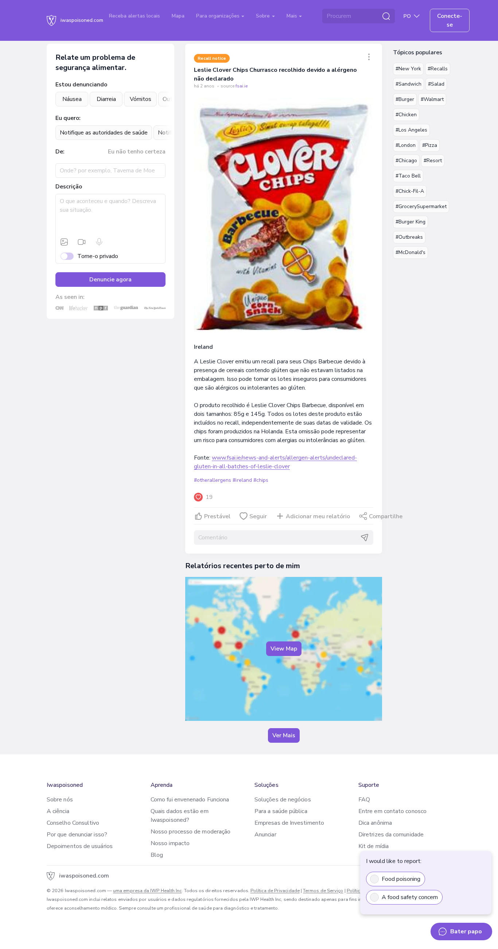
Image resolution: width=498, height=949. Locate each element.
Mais (293, 15)
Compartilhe (385, 516)
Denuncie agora (110, 280)
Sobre (263, 15)
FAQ (364, 800)
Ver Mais (283, 735)
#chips (260, 480)
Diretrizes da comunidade (391, 835)
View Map (284, 649)
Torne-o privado (97, 256)
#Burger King (410, 221)
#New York (408, 68)
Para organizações (218, 15)
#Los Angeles (411, 129)
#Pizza (429, 145)
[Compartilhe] (369, 56)
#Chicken (406, 114)
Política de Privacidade (275, 890)
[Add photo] (64, 242)
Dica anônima (375, 823)
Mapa (178, 15)
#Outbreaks (409, 237)
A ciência (58, 811)
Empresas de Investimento (289, 823)
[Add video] (81, 242)
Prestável (217, 516)
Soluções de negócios (282, 800)
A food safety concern (410, 897)
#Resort (433, 160)
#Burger (405, 99)
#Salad (436, 84)
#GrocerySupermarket (421, 206)
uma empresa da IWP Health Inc (147, 890)
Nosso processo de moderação (190, 832)
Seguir (258, 516)
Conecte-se (449, 20)
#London (406, 145)
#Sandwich (408, 84)
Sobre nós (60, 800)
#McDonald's (410, 252)
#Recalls (438, 68)
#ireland (242, 480)
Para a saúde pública (280, 811)
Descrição (68, 187)
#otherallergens (212, 480)
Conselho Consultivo (73, 823)
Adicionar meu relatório (318, 516)
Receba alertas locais (134, 15)
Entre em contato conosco (392, 811)
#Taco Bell (408, 175)
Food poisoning (401, 879)
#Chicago (406, 160)
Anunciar (265, 835)
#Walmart (432, 99)
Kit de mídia (373, 846)
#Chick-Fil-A (410, 191)
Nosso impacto (170, 843)
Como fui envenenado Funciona (190, 800)
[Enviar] (364, 537)
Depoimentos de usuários (80, 846)
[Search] (386, 16)
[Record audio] (99, 242)
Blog (157, 855)
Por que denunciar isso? (77, 835)
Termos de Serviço (323, 890)
